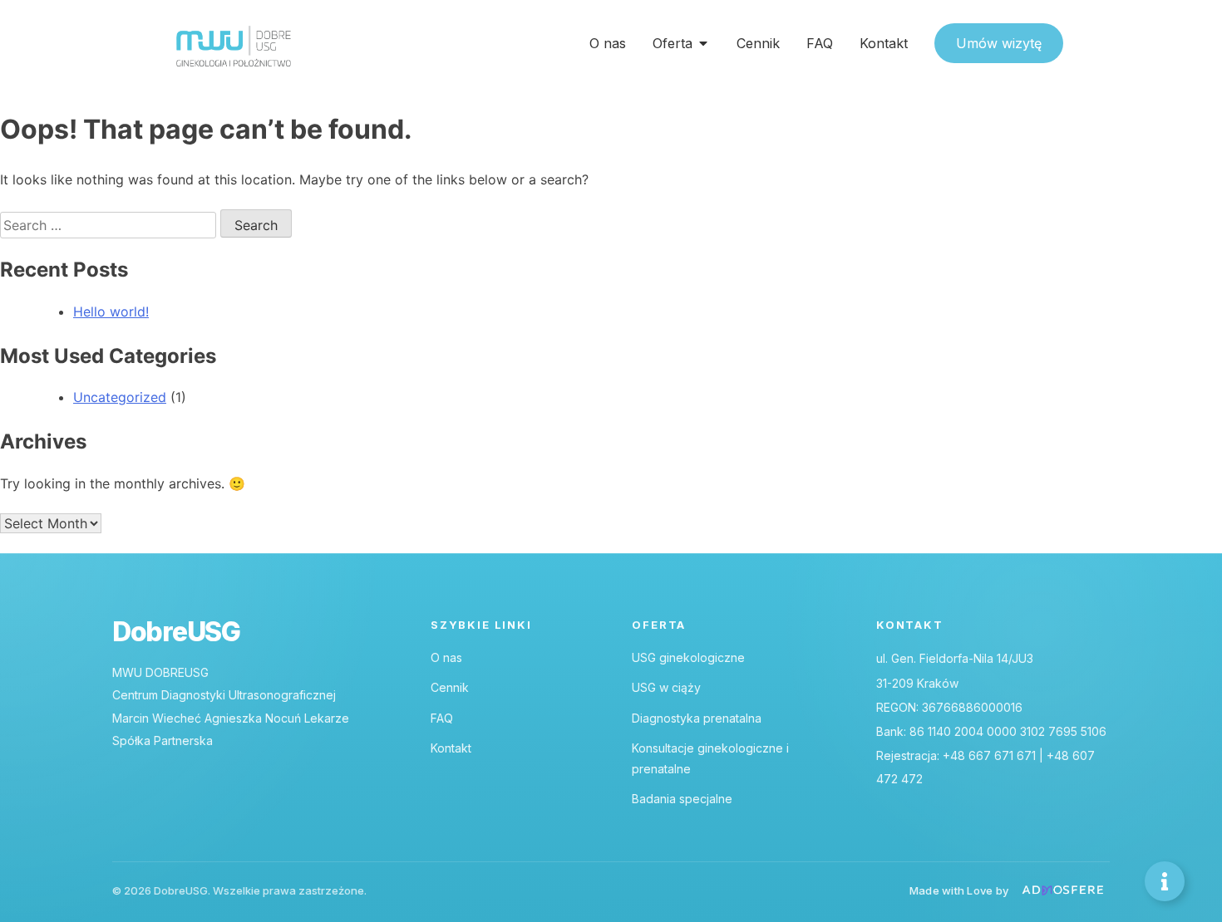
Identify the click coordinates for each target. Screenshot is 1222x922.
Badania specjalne (682, 799)
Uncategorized (119, 397)
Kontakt (451, 748)
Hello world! (111, 311)
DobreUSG (176, 632)
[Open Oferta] (703, 43)
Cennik (450, 687)
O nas (446, 657)
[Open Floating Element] (1165, 881)
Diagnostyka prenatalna (696, 718)
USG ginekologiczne (688, 657)
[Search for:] (110, 225)
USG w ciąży (666, 687)
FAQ (442, 718)
